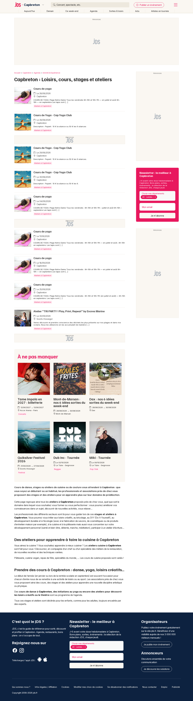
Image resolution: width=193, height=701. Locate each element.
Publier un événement (150, 5)
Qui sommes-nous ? (21, 687)
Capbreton (32, 4)
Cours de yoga (42, 88)
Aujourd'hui (29, 11)
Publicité (176, 687)
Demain (50, 11)
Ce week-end (71, 11)
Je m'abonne (157, 215)
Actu (137, 11)
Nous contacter (149, 687)
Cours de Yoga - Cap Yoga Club (52, 115)
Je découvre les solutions (157, 669)
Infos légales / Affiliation (46, 687)
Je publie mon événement (157, 644)
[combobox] (157, 196)
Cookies (65, 687)
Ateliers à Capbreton (42, 106)
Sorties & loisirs (116, 11)
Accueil (17, 73)
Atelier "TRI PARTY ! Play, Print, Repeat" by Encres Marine (69, 311)
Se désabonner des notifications (122, 687)
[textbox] (158, 197)
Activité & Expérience (51, 73)
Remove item (155, 197)
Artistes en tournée (160, 11)
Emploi (164, 687)
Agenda (93, 11)
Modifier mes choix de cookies (88, 687)
